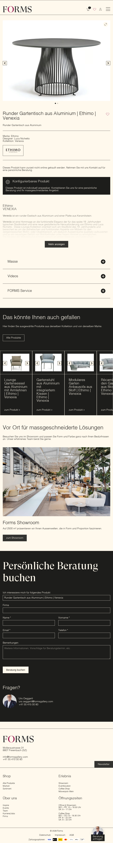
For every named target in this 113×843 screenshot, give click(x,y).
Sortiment (7, 789)
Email (6, 630)
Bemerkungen (10, 643)
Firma (6, 605)
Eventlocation (65, 786)
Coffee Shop (64, 789)
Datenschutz (45, 835)
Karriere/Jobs (9, 814)
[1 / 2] (56, 60)
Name (7, 618)
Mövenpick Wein (66, 791)
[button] (108, 63)
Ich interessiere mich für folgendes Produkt (26, 592)
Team (5, 811)
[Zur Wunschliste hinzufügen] (107, 114)
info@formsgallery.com (15, 757)
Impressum (60, 835)
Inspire (6, 805)
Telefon (63, 630)
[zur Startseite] (17, 9)
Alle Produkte (9, 783)
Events (6, 808)
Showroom (63, 783)
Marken (6, 786)
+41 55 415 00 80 (28, 704)
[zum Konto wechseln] (100, 9)
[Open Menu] (108, 9)
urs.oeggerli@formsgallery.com (36, 701)
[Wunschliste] (94, 9)
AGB (71, 835)
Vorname (64, 618)
